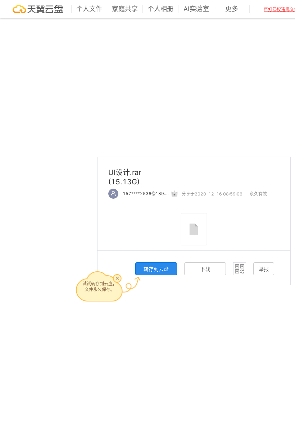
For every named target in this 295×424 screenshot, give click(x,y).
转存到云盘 (156, 269)
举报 (264, 269)
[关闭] (117, 278)
